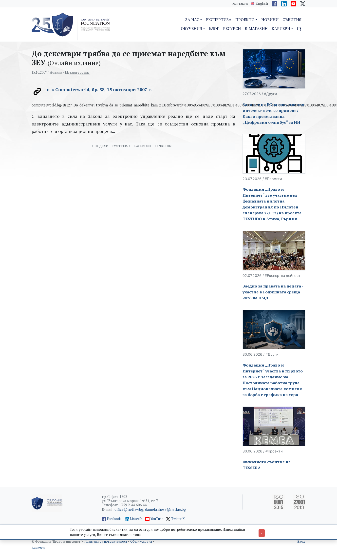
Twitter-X (121, 146)
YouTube (156, 519)
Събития (291, 19)
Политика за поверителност (106, 541)
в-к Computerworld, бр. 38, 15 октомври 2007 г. (99, 89)
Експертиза (218, 19)
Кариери (38, 547)
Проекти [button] (244, 19)
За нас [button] (192, 19)
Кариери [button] (281, 28)
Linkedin (163, 146)
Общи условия (141, 541)
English (262, 3)
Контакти (240, 3)
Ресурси (232, 28)
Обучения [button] (191, 28)
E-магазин (256, 28)
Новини (270, 19)
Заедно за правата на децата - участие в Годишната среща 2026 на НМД (273, 292)
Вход (301, 541)
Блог (214, 28)
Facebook (142, 146)
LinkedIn (136, 519)
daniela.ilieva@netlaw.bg (165, 509)
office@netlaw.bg (128, 509)
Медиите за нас (77, 72)
